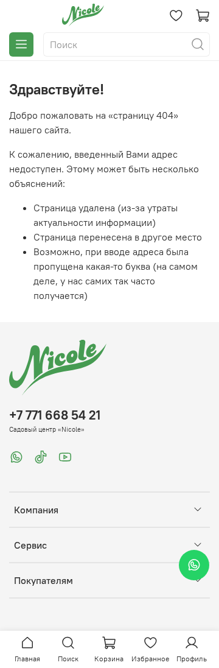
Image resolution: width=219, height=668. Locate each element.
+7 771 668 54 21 (54, 415)
